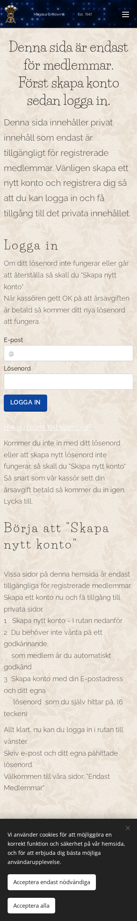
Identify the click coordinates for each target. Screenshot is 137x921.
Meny (125, 14)
